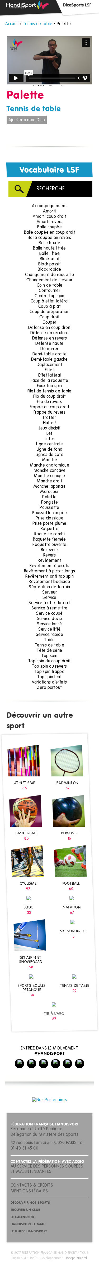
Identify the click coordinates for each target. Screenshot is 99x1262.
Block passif (49, 264)
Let (49, 434)
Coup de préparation (50, 312)
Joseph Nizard (76, 1258)
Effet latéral (49, 375)
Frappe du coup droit (49, 407)
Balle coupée (49, 227)
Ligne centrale (49, 444)
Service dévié (49, 619)
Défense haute (49, 344)
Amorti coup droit (49, 217)
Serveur (49, 592)
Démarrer (49, 349)
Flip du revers (49, 402)
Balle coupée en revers (49, 238)
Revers (49, 555)
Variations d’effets (49, 682)
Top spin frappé (50, 672)
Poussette (49, 508)
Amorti (49, 211)
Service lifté (49, 629)
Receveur (49, 550)
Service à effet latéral (49, 603)
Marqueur (49, 492)
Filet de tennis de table (49, 391)
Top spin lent (49, 677)
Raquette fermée (49, 539)
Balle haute (49, 243)
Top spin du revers (49, 666)
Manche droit (49, 481)
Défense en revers (49, 338)
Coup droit (49, 317)
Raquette (50, 529)
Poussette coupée (49, 513)
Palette (49, 497)
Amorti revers (50, 222)
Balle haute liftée (49, 248)
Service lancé (49, 624)
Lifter (49, 439)
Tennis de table (34, 109)
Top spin (49, 656)
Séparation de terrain (49, 587)
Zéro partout (49, 688)
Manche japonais (49, 487)
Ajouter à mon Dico (26, 120)
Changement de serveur (49, 280)
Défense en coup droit (49, 328)
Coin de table (50, 285)
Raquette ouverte (49, 545)
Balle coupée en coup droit (49, 232)
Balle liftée (49, 254)
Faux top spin (49, 386)
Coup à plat (49, 307)
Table (49, 640)
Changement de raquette (49, 275)
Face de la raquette (49, 381)
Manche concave (49, 471)
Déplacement (49, 365)
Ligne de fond (50, 449)
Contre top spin (49, 296)
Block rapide (49, 270)
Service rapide (49, 635)
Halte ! (49, 423)
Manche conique (49, 476)
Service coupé (49, 614)
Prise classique (50, 518)
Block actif (49, 259)
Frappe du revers (49, 412)
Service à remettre (49, 608)
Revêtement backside (49, 582)
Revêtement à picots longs (49, 571)
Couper (49, 322)
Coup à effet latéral (50, 301)
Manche (49, 460)
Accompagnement (49, 206)
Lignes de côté (49, 455)
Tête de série (49, 651)
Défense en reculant (49, 333)
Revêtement (49, 561)
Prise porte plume (49, 524)
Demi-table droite (49, 354)
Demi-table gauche (49, 360)
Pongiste (49, 502)
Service (49, 598)
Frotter (49, 418)
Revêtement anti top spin (49, 577)
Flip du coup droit (49, 397)
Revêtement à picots (49, 566)
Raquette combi (49, 534)
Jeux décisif (49, 428)
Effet (49, 370)
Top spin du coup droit (49, 661)
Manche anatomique (49, 465)
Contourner (49, 291)
